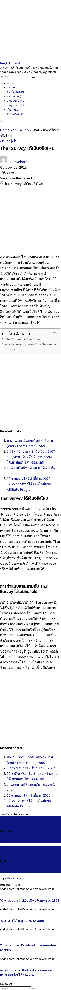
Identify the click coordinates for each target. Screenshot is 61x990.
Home (11, 83)
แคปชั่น (11, 87)
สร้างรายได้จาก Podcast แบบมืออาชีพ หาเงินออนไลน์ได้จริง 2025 (26, 973)
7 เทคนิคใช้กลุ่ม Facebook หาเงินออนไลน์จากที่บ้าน (28, 948)
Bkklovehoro (17, 161)
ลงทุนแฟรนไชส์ (16, 105)
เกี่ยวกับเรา (13, 109)
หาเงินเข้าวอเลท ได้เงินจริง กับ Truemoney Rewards (26, 868)
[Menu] (1, 121)
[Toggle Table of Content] (53, 333)
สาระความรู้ (14, 96)
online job (21, 129)
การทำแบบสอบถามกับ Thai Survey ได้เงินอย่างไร (30, 346)
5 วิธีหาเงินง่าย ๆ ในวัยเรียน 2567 (31, 451)
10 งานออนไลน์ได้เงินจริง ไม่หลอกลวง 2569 (29, 900)
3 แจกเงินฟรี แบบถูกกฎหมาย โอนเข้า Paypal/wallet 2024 (23, 839)
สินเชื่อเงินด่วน (15, 92)
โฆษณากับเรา (15, 114)
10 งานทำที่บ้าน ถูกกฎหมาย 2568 (22, 920)
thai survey (14, 878)
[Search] (33, 77)
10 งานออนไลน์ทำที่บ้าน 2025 (28, 478)
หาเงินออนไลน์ (15, 100)
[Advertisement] (30, 30)
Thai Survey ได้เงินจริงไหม (23, 339)
